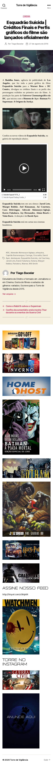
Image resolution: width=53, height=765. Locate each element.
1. (11, 195)
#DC (8, 252)
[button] (24, 168)
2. (14, 197)
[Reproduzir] (4, 190)
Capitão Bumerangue (15, 255)
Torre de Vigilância (26, 5)
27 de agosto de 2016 (38, 44)
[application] (24, 168)
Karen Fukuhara (23, 261)
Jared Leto (10, 261)
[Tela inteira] (43, 190)
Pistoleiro (17, 263)
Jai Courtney (43, 258)
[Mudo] (39, 190)
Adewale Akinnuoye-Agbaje (23, 252)
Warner (25, 263)
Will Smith (33, 263)
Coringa (28, 255)
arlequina (39, 252)
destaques (15, 258)
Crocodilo (37, 255)
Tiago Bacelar (17, 44)
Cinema (26, 16)
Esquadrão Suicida (29, 258)
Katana (34, 261)
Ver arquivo (9, 294)
